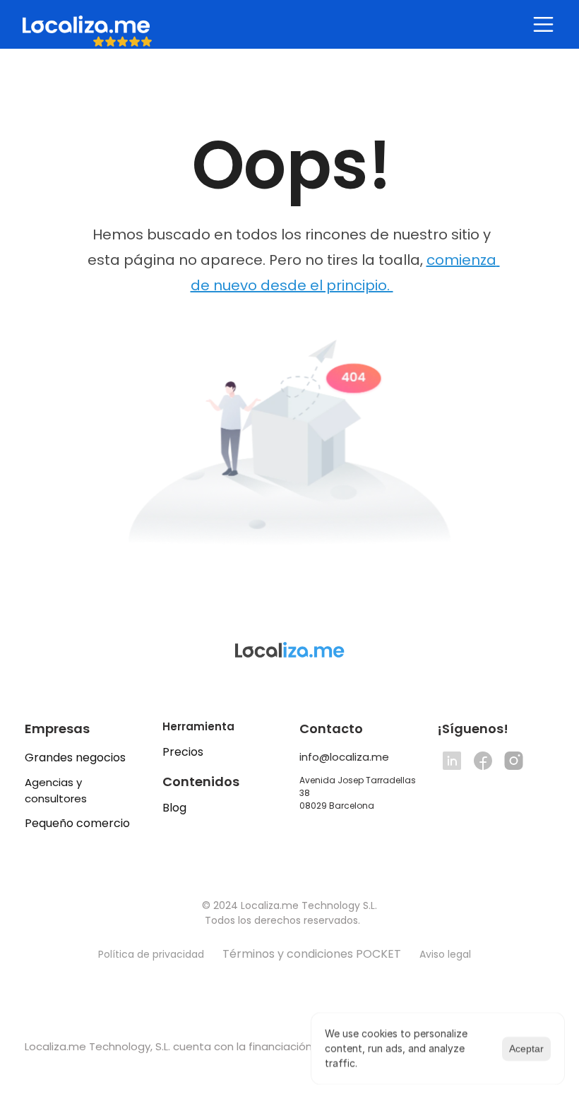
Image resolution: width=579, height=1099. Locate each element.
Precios (182, 752)
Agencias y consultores (56, 790)
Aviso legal (446, 954)
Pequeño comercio (77, 823)
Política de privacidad (151, 954)
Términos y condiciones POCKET (311, 954)
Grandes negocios (75, 757)
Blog (174, 808)
